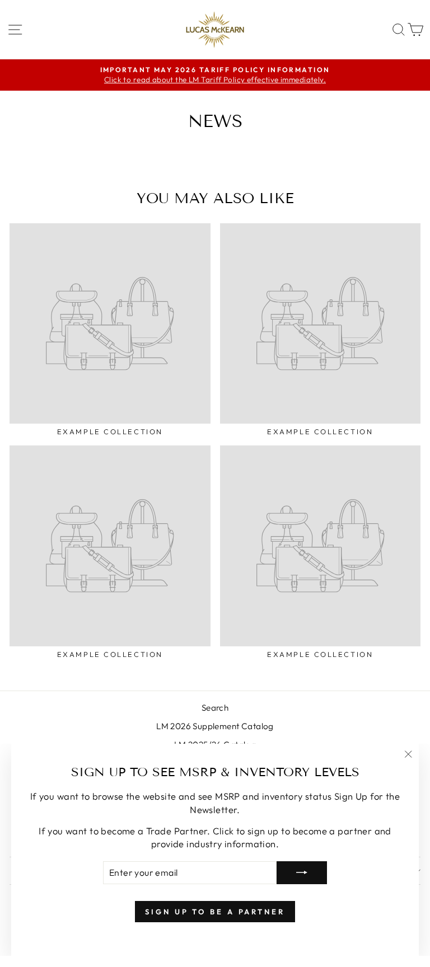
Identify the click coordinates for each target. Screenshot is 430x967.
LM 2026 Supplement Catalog (215, 726)
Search (215, 707)
